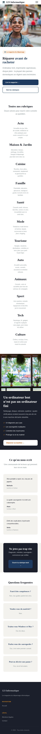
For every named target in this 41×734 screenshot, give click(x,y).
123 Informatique (13, 2)
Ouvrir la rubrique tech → (20, 564)
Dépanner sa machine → (15, 443)
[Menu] (37, 2)
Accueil (4, 706)
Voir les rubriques (12, 90)
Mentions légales (7, 717)
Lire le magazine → (12, 82)
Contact (4, 721)
